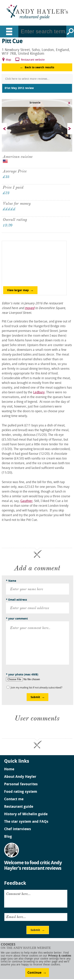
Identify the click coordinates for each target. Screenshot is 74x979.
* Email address (16, 599)
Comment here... (18, 894)
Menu (9, 31)
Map (8, 59)
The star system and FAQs (26, 822)
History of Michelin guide (26, 814)
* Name (11, 581)
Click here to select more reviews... (27, 79)
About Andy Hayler (20, 777)
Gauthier (26, 501)
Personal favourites (21, 784)
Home (9, 769)
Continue (34, 972)
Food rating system (20, 792)
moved (29, 308)
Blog (8, 837)
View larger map (18, 290)
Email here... (16, 917)
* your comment (17, 618)
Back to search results (39, 67)
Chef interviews (17, 829)
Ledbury (39, 392)
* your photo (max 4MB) (22, 674)
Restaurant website (33, 59)
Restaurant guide (18, 807)
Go (70, 31)
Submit (35, 697)
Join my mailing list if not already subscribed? (36, 687)
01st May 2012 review (19, 88)
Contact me (13, 799)
